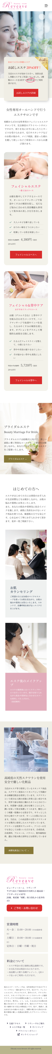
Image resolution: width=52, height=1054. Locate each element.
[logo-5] (15, 3)
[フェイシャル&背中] (26, 272)
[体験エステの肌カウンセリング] (26, 573)
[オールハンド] (26, 153)
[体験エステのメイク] (26, 667)
